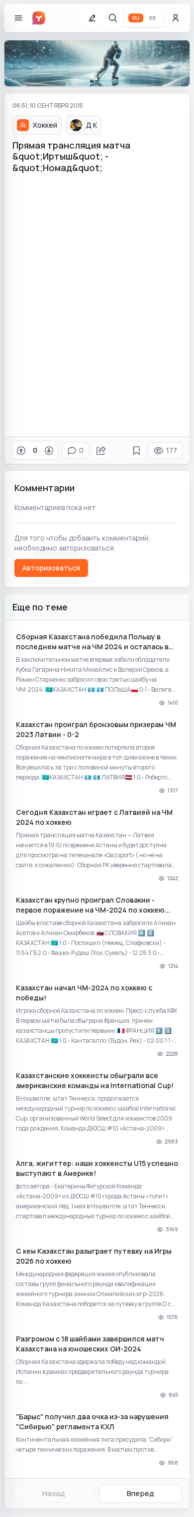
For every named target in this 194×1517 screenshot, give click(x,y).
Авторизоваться (51, 567)
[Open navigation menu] (18, 18)
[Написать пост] (92, 18)
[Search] (113, 18)
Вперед (140, 1493)
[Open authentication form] (176, 18)
